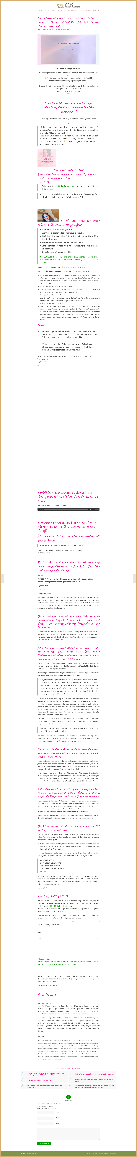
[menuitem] (41, 9)
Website (57, 1123)
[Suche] (98, 9)
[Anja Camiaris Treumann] (68, 4)
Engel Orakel (75, 1043)
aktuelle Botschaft (56, 1040)
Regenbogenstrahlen (69, 1054)
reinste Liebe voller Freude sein (82, 1054)
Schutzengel (40, 1056)
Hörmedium (56, 1048)
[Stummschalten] (93, 509)
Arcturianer (40, 1043)
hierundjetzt (50, 1048)
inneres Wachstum (71, 1048)
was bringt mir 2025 (52, 1059)
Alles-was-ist (81, 1040)
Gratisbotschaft (91, 1046)
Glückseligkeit (81, 1046)
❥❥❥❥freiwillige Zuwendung (60, 906)
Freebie (49, 29)
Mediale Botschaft (76, 1051)
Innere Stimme (62, 1048)
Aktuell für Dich (42, 29)
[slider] (97, 509)
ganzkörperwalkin (66, 1046)
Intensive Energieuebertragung (83, 1048)
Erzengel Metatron (53, 1046)
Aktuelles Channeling (66, 1040)
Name (57, 1112)
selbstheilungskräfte (60, 1056)
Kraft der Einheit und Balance (57, 1051)
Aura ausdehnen (47, 1043)
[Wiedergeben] (39, 509)
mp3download (49, 1054)
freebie (60, 1046)
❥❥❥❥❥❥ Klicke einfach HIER (53, 545)
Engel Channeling (68, 1043)
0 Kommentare (40, 1036)
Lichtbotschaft (68, 1051)
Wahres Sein (43, 1059)
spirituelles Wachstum (89, 1056)
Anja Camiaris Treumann (91, 1040)
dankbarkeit (54, 1043)
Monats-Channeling (92, 1051)
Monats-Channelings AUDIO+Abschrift (62, 29)
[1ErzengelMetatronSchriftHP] (68, 49)
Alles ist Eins (75, 1040)
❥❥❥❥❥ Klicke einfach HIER (72, 962)
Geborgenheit (74, 1046)
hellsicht (45, 1048)
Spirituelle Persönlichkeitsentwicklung (74, 1056)
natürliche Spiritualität (58, 1054)
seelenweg (53, 1056)
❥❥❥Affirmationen (66, 186)
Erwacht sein (95, 1043)
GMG (85, 1046)
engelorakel (88, 1043)
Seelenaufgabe (47, 1056)
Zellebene (59, 1059)
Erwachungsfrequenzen (43, 1046)
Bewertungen (85, 267)
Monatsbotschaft (42, 1054)
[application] (68, 509)
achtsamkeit (49, 1040)
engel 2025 (60, 1043)
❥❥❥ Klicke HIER (44, 505)
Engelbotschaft (82, 1043)
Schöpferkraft (93, 1054)
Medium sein (84, 1051)
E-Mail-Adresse (59, 1117)
